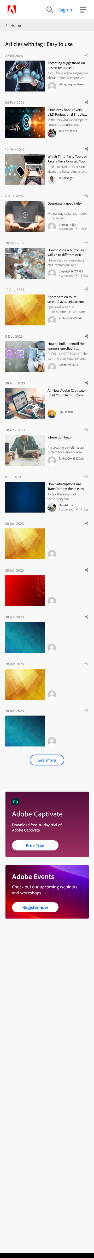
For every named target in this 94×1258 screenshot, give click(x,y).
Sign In (66, 9)
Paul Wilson (66, 412)
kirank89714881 (68, 365)
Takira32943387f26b (71, 458)
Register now (35, 907)
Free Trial (35, 845)
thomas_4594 (67, 224)
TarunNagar (66, 178)
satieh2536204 (68, 131)
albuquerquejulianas (72, 84)
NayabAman (66, 505)
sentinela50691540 (71, 318)
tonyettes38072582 (71, 271)
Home (15, 25)
